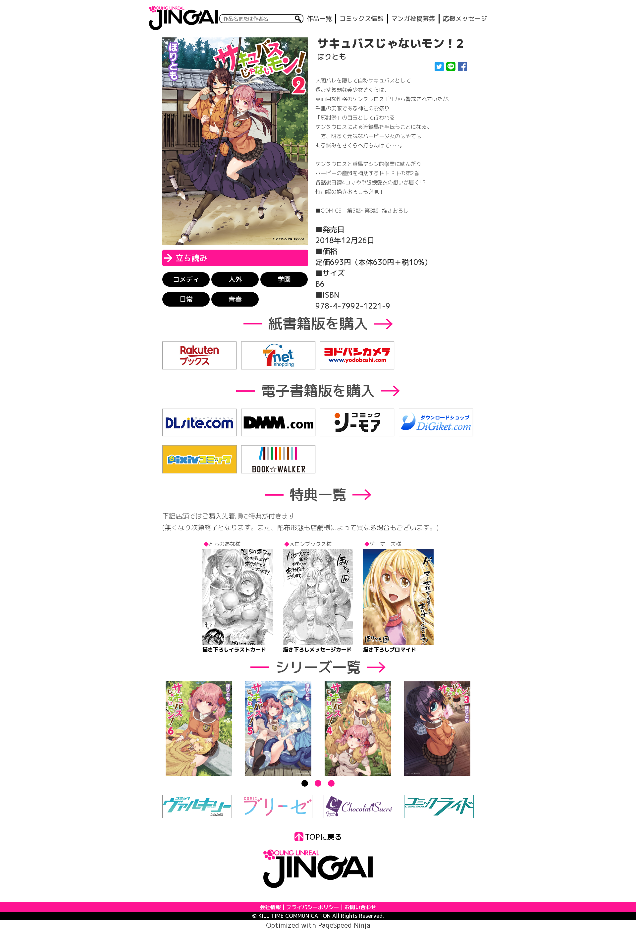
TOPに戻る (323, 837)
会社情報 (270, 907)
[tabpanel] (198, 729)
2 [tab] (318, 783)
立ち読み (191, 258)
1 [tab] (304, 783)
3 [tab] (331, 783)
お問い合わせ (360, 907)
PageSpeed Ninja (344, 925)
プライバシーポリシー (312, 907)
